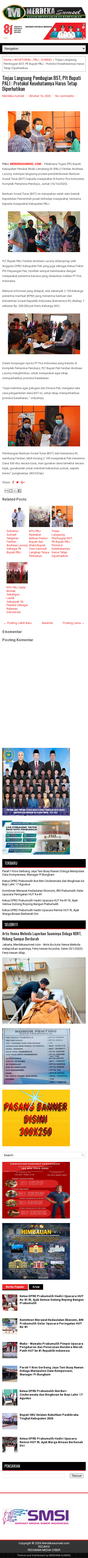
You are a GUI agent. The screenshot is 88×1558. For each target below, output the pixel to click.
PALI (36, 59)
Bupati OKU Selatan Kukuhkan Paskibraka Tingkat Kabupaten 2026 (49, 1416)
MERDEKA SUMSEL (60, 1555)
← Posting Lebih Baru (18, 623)
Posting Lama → (73, 623)
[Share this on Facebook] (13, 482)
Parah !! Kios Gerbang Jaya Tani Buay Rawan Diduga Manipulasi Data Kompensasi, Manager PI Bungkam (43, 873)
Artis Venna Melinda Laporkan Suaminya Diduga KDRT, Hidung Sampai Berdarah (41, 936)
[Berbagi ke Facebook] (19, 491)
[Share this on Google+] (23, 482)
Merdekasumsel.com (55, 1543)
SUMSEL (46, 59)
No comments (64, 96)
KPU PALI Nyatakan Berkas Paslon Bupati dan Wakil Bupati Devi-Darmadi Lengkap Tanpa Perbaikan (39, 543)
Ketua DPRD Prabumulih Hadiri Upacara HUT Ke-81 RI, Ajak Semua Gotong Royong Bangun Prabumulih (40, 902)
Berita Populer (15, 1286)
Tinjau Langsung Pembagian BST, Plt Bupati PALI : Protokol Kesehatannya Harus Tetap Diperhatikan (41, 83)
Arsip (35, 1286)
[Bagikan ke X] (15, 491)
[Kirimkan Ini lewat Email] (6, 491)
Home (8, 59)
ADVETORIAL (22, 59)
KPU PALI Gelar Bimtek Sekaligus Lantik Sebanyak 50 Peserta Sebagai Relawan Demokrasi (17, 600)
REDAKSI (44, 1546)
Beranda (47, 623)
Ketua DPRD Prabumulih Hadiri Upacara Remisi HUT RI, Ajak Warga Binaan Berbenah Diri (51, 1442)
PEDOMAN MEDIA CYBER (44, 1550)
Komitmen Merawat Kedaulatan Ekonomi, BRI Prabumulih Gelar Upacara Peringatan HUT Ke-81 (51, 1323)
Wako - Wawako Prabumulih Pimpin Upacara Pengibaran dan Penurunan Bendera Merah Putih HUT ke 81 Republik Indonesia (51, 1347)
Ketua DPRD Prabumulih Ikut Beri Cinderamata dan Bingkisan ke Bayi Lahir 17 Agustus (51, 1394)
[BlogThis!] (11, 491)
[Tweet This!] (17, 482)
